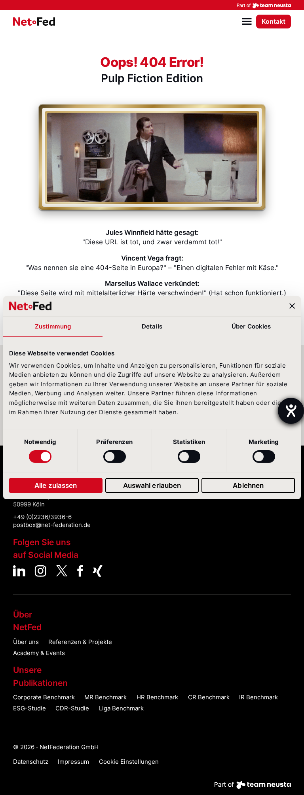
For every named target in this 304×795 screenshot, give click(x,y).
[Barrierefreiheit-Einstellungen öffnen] (291, 411)
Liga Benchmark (121, 708)
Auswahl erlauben (152, 485)
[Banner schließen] (292, 306)
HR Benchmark (157, 697)
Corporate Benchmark (44, 697)
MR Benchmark (105, 697)
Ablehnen (248, 485)
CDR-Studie (72, 708)
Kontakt (273, 21)
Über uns (26, 642)
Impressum (73, 761)
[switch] (114, 456)
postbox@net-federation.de (52, 525)
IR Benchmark (258, 697)
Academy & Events (39, 653)
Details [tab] (152, 326)
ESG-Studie (29, 708)
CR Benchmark (209, 697)
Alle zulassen (55, 485)
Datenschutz (30, 761)
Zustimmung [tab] (53, 326)
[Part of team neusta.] (152, 5)
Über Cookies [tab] (251, 326)
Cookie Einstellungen (129, 761)
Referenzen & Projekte (80, 642)
